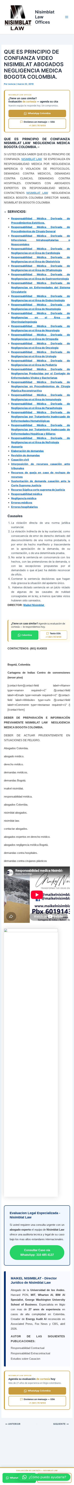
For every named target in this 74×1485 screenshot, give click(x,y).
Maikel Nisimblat (34, 605)
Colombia (27, 635)
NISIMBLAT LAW (31, 159)
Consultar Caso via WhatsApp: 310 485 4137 (37, 1252)
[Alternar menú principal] (66, 17)
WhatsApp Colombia (39, 113)
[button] (44, 1477)
